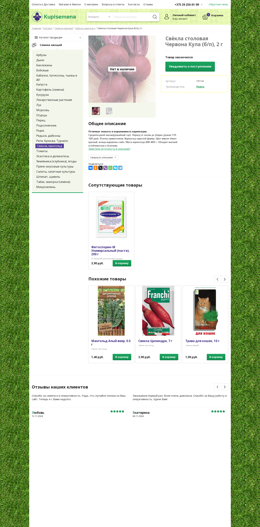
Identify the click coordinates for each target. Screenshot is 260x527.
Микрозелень (46, 187)
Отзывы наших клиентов (60, 387)
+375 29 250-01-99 (187, 4)
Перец (40, 120)
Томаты (41, 151)
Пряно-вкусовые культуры (54, 166)
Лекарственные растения (54, 100)
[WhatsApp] (110, 168)
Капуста (41, 84)
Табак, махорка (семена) (53, 182)
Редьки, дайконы (48, 136)
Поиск (200, 86)
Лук (38, 105)
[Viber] (105, 168)
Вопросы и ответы (113, 4)
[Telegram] (120, 168)
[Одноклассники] (95, 168)
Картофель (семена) (50, 90)
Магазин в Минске (70, 4)
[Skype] (115, 168)
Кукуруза (42, 95)
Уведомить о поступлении (190, 66)
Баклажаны (44, 65)
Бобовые (42, 70)
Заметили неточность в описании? (109, 149)
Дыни (40, 60)
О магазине (91, 4)
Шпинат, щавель (48, 177)
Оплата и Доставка (43, 4)
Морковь (42, 110)
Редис (40, 131)
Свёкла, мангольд (49, 146)
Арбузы (41, 55)
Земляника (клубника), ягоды (56, 161)
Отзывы (148, 4)
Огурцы (41, 115)
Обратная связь (218, 4)
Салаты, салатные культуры (55, 171)
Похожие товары (107, 279)
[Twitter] (100, 168)
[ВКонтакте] (90, 168)
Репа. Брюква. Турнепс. (52, 141)
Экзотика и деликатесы (52, 156)
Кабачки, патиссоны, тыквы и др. (56, 77)
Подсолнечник (46, 125)
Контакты (134, 4)
